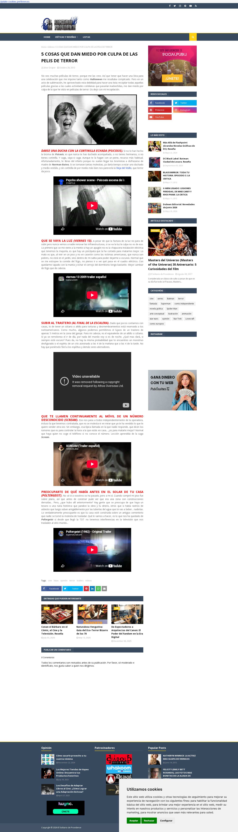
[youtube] (191, 6)
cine (50, 580)
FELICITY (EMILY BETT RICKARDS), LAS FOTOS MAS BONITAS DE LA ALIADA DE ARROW (177, 774)
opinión (64, 580)
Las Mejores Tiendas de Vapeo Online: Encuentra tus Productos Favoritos (72, 772)
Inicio (43, 47)
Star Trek (177, 318)
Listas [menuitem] (86, 37)
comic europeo (157, 323)
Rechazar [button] (149, 820)
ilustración (173, 313)
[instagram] (180, 6)
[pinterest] (185, 6)
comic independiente (184, 303)
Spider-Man (172, 308)
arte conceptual (157, 313)
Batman (170, 298)
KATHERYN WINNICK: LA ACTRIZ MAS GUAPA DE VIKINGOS (179, 757)
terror (72, 580)
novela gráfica (156, 308)
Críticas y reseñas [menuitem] (65, 37)
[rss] (195, 6)
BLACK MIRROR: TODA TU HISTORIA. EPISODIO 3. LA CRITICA (176, 175)
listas (56, 580)
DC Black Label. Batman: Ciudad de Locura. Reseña (177, 160)
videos (51, 47)
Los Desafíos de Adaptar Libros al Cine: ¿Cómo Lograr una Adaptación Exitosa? (71, 788)
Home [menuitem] (47, 37)
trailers (80, 580)
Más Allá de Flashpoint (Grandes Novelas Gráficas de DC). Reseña (179, 145)
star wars (154, 318)
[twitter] (175, 6)
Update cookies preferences (14, 1)
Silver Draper (50, 67)
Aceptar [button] (133, 820)
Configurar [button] (166, 820)
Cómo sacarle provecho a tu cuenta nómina (71, 757)
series (160, 298)
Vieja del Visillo (123, 167)
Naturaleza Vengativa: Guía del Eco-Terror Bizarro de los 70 (92, 630)
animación (186, 313)
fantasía (153, 303)
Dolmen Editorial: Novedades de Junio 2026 (179, 206)
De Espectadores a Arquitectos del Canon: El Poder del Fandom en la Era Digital (127, 632)
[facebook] (169, 6)
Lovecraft (190, 318)
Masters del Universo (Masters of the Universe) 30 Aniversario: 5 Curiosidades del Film (172, 264)
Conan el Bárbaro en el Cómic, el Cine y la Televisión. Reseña (54, 630)
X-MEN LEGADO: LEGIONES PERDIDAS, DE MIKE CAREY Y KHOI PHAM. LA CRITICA (177, 191)
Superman (165, 303)
